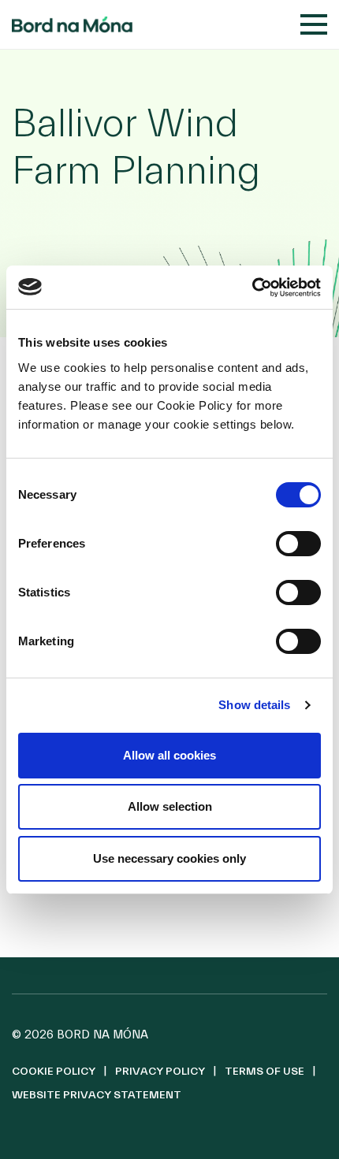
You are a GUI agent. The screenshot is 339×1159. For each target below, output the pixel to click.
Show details (254, 704)
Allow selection (170, 806)
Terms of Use (264, 1071)
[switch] (298, 543)
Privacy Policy (160, 1071)
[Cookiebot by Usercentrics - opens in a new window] (252, 287)
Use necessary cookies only (169, 858)
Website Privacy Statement (96, 1095)
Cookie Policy (53, 1071)
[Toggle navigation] (313, 24)
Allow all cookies (169, 755)
